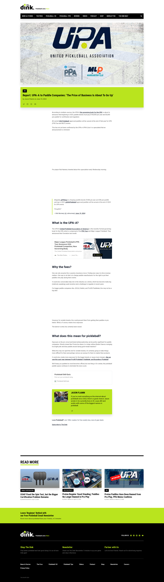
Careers (126, 564)
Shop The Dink (26, 547)
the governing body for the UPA (91, 112)
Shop (102, 16)
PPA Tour (85, 231)
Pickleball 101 (51, 16)
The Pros (39, 16)
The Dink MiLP (123, 16)
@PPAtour (64, 200)
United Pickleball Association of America (74, 229)
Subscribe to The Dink (59, 425)
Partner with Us (112, 547)
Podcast (93, 16)
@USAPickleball (70, 202)
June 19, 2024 (80, 213)
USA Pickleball (64, 121)
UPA (25, 91)
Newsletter (111, 16)
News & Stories (27, 16)
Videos (85, 16)
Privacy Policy (24, 568)
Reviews (77, 16)
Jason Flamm (29, 99)
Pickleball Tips (65, 16)
